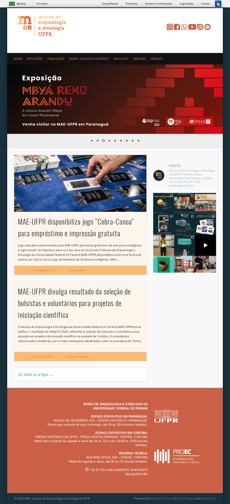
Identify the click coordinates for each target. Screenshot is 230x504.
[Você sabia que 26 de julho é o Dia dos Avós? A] (205, 224)
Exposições (35, 59)
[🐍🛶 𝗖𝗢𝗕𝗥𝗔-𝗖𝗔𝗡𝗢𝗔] (163, 224)
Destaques (72, 356)
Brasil (21, 4)
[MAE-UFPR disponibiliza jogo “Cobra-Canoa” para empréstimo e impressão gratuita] (80, 183)
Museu (18, 59)
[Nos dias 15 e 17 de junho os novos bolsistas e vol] (205, 266)
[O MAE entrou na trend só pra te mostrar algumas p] (163, 245)
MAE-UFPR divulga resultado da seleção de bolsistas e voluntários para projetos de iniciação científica (74, 303)
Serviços (41, 3)
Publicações (55, 59)
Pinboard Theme (161, 498)
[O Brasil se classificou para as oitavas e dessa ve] (163, 266)
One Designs (186, 498)
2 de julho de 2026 (42, 356)
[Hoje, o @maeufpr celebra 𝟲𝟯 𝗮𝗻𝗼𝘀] (184, 224)
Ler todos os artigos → (35, 374)
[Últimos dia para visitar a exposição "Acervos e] (184, 266)
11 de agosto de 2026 (43, 270)
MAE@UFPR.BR (136, 474)
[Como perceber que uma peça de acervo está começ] (184, 203)
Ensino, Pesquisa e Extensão (89, 59)
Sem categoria (77, 270)
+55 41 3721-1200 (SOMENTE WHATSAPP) (118, 470)
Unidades (139, 59)
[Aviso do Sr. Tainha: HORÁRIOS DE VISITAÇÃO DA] (184, 245)
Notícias (84, 356)
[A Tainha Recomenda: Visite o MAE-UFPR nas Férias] (205, 245)
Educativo (121, 59)
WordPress (208, 498)
